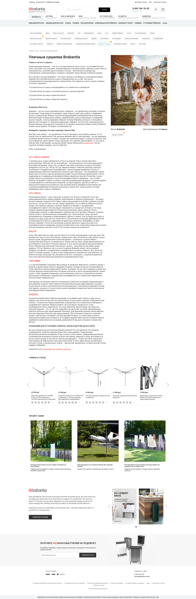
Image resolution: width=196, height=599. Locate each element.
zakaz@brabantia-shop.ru (142, 576)
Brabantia (71, 33)
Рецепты (50, 44)
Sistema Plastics (117, 33)
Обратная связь (99, 585)
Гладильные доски (81, 38)
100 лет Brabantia (36, 33)
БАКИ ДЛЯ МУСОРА (36, 23)
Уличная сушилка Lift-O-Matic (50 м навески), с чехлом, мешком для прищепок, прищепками (70, 397)
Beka (47, 33)
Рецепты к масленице (64, 44)
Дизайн (94, 38)
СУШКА (68, 23)
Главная (31, 51)
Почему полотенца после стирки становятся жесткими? (48, 465)
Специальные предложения (85, 44)
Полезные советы (36, 44)
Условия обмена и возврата (135, 583)
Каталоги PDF (40, 2)
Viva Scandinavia (140, 33)
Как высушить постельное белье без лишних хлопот (95, 465)
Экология (142, 44)
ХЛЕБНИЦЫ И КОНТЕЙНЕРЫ (106, 23)
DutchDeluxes (88, 33)
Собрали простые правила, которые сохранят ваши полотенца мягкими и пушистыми (51, 469)
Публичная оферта (117, 583)
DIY (79, 33)
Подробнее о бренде (40, 517)
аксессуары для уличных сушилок (57, 349)
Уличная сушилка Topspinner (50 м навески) (98, 396)
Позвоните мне (137, 11)
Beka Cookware (58, 33)
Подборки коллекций (52, 2)
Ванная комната (51, 38)
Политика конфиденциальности (98, 583)
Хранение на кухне (120, 44)
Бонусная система (160, 2)
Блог (150, 2)
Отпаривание (158, 38)
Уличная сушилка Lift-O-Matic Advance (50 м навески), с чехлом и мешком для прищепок (43, 397)
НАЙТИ (104, 10)
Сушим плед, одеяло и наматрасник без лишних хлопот (95, 469)
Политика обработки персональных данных (47, 583)
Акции (152, 33)
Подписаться (88, 555)
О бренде (32, 2)
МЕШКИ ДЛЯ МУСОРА (54, 23)
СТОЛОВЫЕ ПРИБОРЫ (151, 23)
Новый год (145, 38)
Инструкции (117, 38)
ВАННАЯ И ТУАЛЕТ (126, 23)
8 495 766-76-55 (140, 8)
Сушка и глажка (104, 44)
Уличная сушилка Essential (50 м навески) (125, 396)
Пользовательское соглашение (74, 583)
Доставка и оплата (141, 2)
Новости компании (131, 38)
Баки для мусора (36, 38)
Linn (106, 33)
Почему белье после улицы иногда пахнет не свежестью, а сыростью (142, 465)
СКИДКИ (138, 23)
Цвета (133, 44)
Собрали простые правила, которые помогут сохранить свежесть (142, 469)
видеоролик (88, 143)
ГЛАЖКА (75, 23)
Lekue (165, 23)
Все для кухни (66, 38)
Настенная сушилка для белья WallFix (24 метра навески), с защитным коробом (151, 397)
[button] (28, 385)
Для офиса (104, 38)
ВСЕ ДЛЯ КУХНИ (87, 23)
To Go (129, 33)
